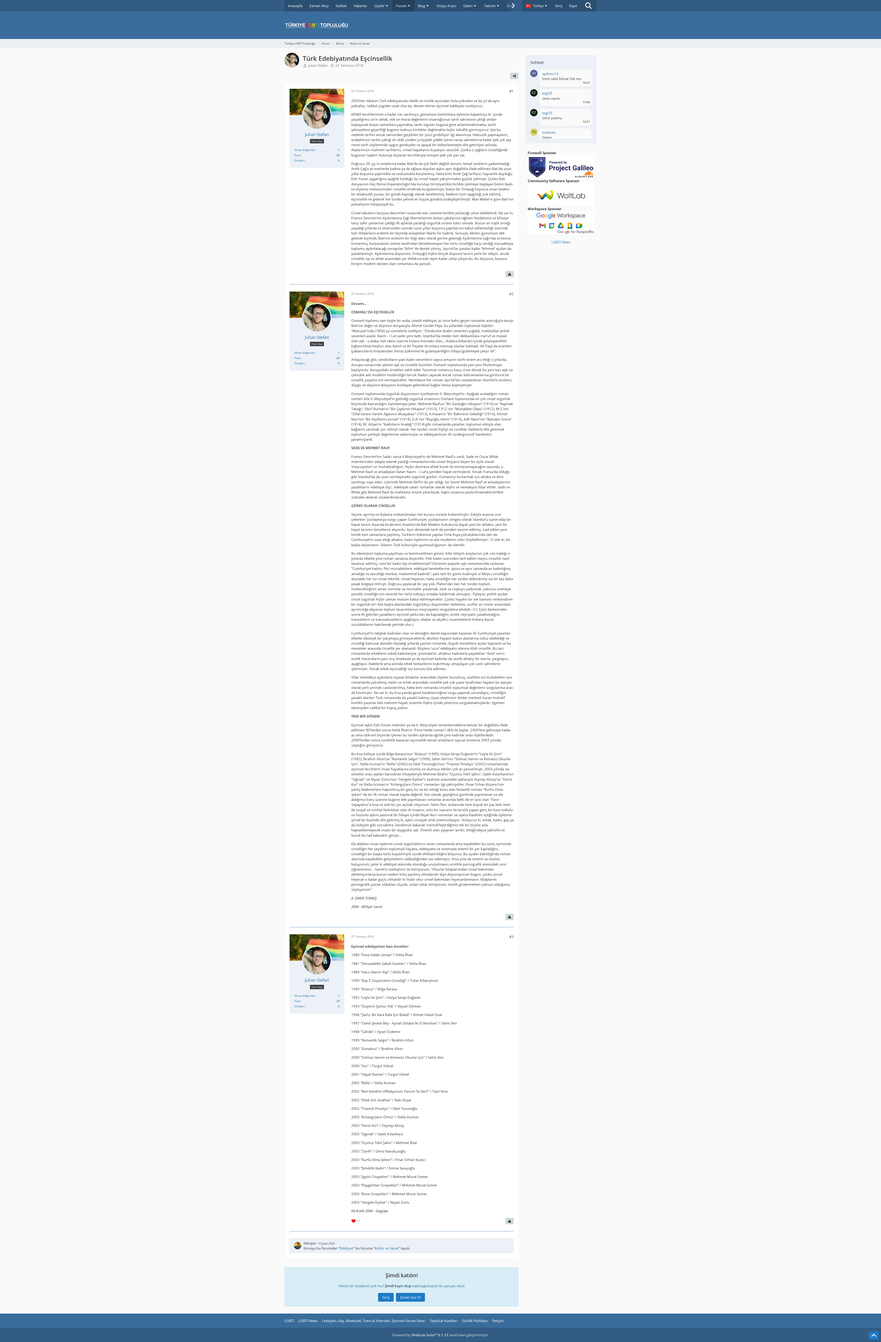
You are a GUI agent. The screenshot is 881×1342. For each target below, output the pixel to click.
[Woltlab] (561, 194)
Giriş (558, 5)
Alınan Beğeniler (304, 150)
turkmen (549, 132)
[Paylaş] (514, 76)
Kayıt (573, 5)
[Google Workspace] (561, 222)
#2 (511, 294)
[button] (537, 5)
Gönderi (299, 160)
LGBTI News (561, 242)
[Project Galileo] (561, 166)
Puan (297, 155)
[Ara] (588, 5)
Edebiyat (346, 1248)
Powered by (420, 1335)
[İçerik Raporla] (509, 274)
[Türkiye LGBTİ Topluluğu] (440, 25)
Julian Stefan (318, 65)
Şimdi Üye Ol (410, 1297)
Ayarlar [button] (584, 75)
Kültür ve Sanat (387, 1248)
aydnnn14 (550, 73)
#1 (511, 91)
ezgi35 (547, 93)
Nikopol (310, 1243)
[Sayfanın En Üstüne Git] (874, 1335)
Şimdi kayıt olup (398, 1286)
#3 (511, 936)
